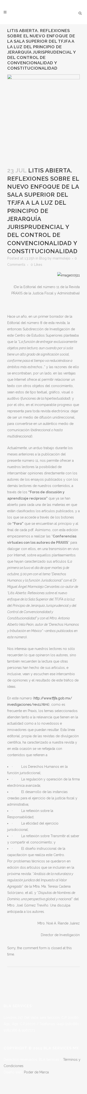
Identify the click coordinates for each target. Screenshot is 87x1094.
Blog (43, 258)
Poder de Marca (36, 1072)
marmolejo (61, 258)
